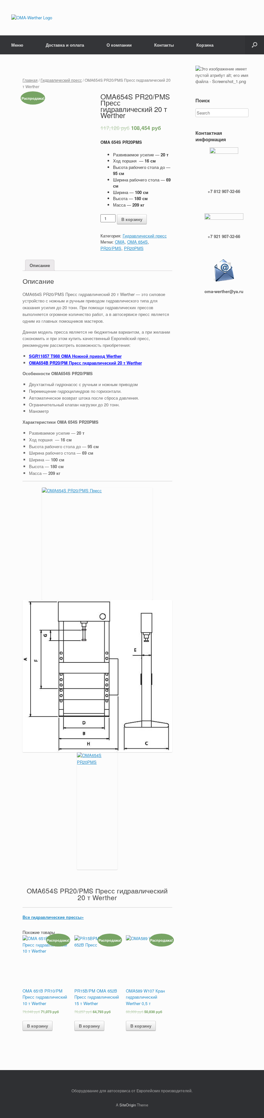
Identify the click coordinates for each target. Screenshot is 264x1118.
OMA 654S (137, 242)
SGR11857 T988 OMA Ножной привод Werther (75, 356)
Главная (30, 80)
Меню (17, 45)
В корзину (131, 219)
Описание (40, 265)
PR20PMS (134, 248)
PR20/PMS (110, 248)
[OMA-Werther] (31, 17)
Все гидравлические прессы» (53, 917)
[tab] (39, 265)
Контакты (164, 45)
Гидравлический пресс (61, 80)
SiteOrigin (127, 1104)
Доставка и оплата (65, 45)
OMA (120, 242)
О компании (119, 45)
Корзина (204, 45)
